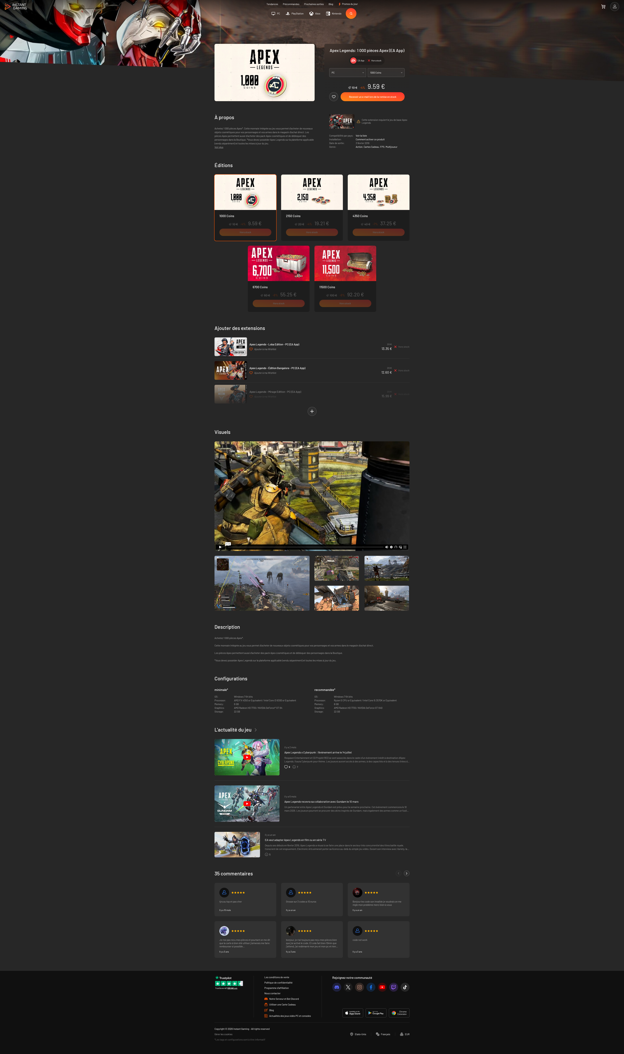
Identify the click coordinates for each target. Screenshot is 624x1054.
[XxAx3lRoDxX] (224, 892)
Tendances (272, 4)
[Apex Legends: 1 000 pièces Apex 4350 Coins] (379, 208)
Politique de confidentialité (278, 982)
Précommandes (291, 4)
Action (359, 146)
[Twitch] (393, 987)
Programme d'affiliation (276, 987)
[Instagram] (359, 987)
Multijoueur (391, 146)
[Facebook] (370, 987)
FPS (382, 146)
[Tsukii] (224, 931)
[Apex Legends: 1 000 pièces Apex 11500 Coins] (345, 279)
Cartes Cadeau (371, 146)
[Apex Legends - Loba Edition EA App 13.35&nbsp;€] (230, 346)
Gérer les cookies (223, 1034)
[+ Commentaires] (407, 873)
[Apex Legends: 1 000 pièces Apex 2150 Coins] (312, 208)
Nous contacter (272, 993)
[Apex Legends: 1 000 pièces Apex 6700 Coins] (279, 279)
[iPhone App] (352, 1012)
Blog (331, 4)
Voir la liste (361, 135)
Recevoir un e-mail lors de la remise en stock (372, 96)
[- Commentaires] (398, 873)
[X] (348, 987)
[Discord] (336, 987)
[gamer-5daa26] (357, 931)
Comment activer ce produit (370, 139)
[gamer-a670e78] (291, 892)
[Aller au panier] (603, 6)
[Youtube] (382, 987)
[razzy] (357, 892)
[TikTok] (405, 987)
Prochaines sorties (314, 4)
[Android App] (376, 1012)
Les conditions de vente (276, 977)
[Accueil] (16, 7)
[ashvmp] (291, 931)
